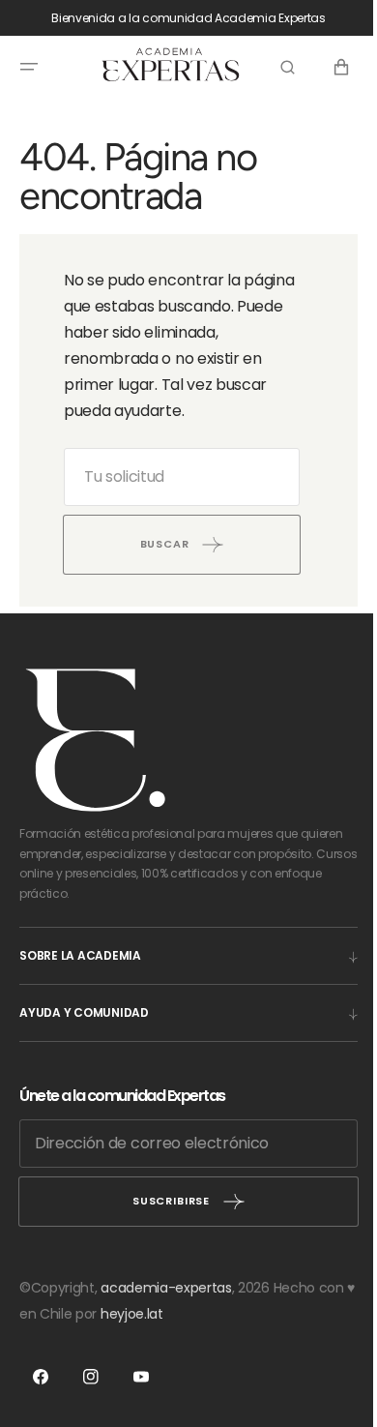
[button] (29, 66)
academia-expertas (166, 1287)
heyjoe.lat (171, 1313)
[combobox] (174, 477)
